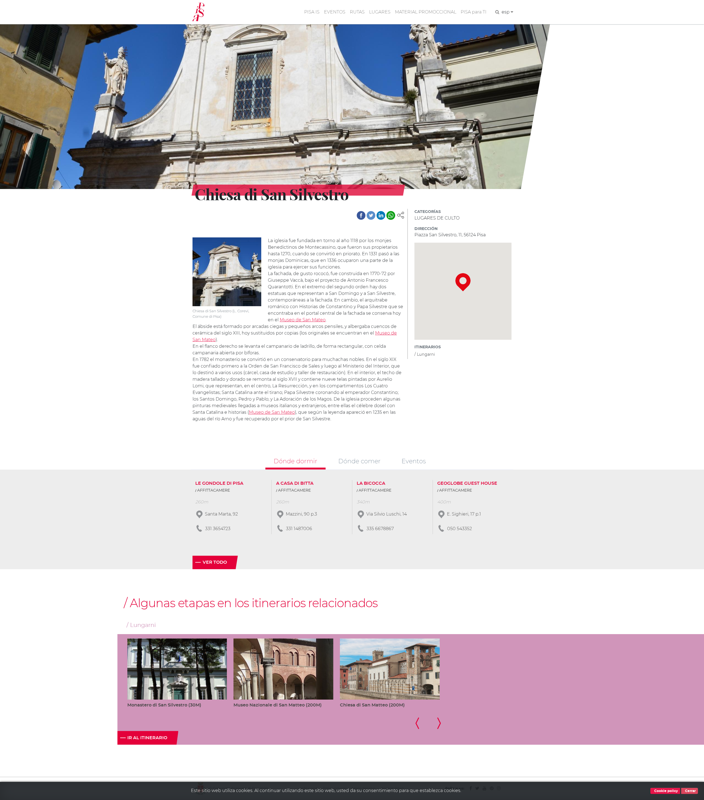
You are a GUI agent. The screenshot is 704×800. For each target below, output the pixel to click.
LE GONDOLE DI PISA (219, 483)
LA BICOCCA (371, 483)
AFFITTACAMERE (213, 490)
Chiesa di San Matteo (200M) (372, 705)
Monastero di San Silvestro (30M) (164, 705)
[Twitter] (371, 215)
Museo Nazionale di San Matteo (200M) (277, 705)
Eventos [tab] (414, 461)
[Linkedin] (380, 215)
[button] (400, 214)
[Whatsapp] (390, 215)
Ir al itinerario (147, 738)
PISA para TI (473, 12)
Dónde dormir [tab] (295, 461)
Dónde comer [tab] (359, 461)
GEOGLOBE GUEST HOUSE (467, 483)
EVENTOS (334, 12)
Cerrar (690, 791)
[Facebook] (361, 215)
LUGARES (380, 12)
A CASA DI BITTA (295, 483)
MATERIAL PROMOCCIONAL (425, 12)
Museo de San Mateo (303, 319)
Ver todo (215, 562)
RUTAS (357, 12)
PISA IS (312, 12)
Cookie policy (665, 791)
